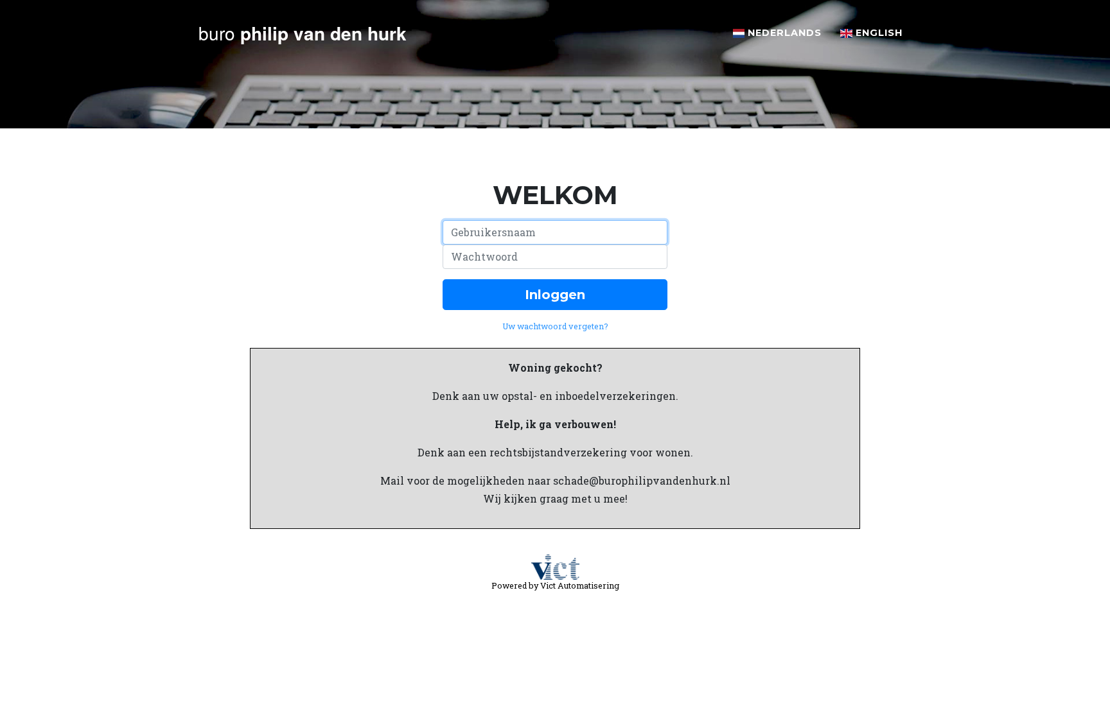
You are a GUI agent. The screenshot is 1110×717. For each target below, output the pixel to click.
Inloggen (555, 294)
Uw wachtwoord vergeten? (555, 326)
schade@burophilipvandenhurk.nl (641, 480)
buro (302, 33)
